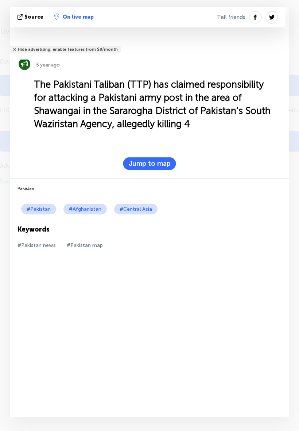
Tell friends (231, 17)
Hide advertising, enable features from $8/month (68, 49)
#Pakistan (39, 209)
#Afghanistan (85, 209)
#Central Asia (136, 209)
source (33, 17)
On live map (78, 17)
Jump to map (150, 164)
